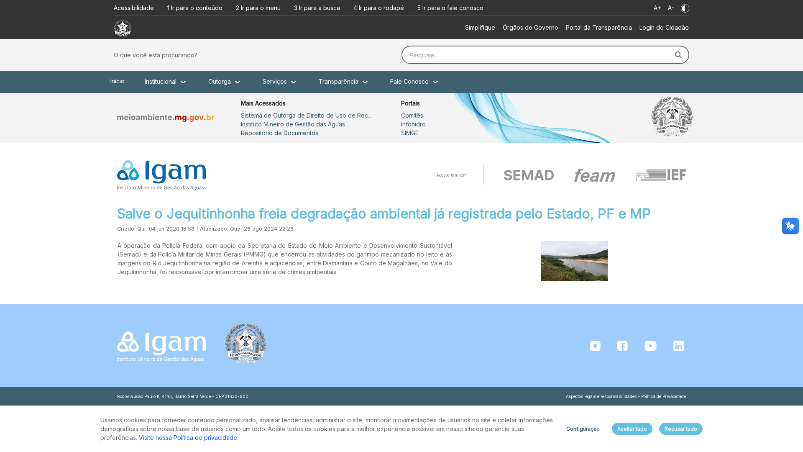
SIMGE (410, 132)
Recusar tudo (681, 429)
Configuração (583, 429)
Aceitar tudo (632, 429)
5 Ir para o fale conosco (450, 7)
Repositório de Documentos (279, 132)
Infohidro (413, 124)
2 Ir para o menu (258, 7)
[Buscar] (678, 55)
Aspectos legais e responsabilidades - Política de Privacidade (626, 396)
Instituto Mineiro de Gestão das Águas (293, 124)
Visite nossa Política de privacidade (188, 437)
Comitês (412, 115)
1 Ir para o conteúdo (194, 7)
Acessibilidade (134, 7)
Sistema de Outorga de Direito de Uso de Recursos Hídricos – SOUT (308, 115)
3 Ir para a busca (317, 7)
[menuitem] (480, 27)
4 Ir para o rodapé (378, 7)
